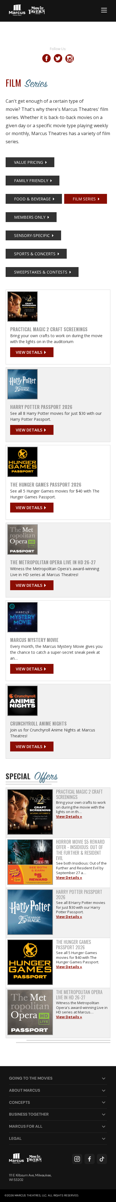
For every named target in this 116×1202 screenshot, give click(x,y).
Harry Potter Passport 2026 (41, 407)
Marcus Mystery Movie (34, 640)
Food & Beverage (32, 199)
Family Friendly (31, 180)
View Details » (69, 816)
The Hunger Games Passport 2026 (45, 484)
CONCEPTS (19, 1102)
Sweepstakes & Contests (40, 272)
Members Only (29, 217)
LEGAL (15, 1138)
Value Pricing (28, 162)
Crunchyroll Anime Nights (38, 723)
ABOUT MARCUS (24, 1090)
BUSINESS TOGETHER (29, 1114)
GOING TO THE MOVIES (30, 1078)
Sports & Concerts (34, 253)
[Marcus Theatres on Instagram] (77, 1159)
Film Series (84, 199)
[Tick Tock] (102, 1159)
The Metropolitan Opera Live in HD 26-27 (53, 562)
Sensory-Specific (32, 235)
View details (29, 352)
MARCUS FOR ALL (26, 1126)
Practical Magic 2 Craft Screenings (49, 329)
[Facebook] (89, 1159)
